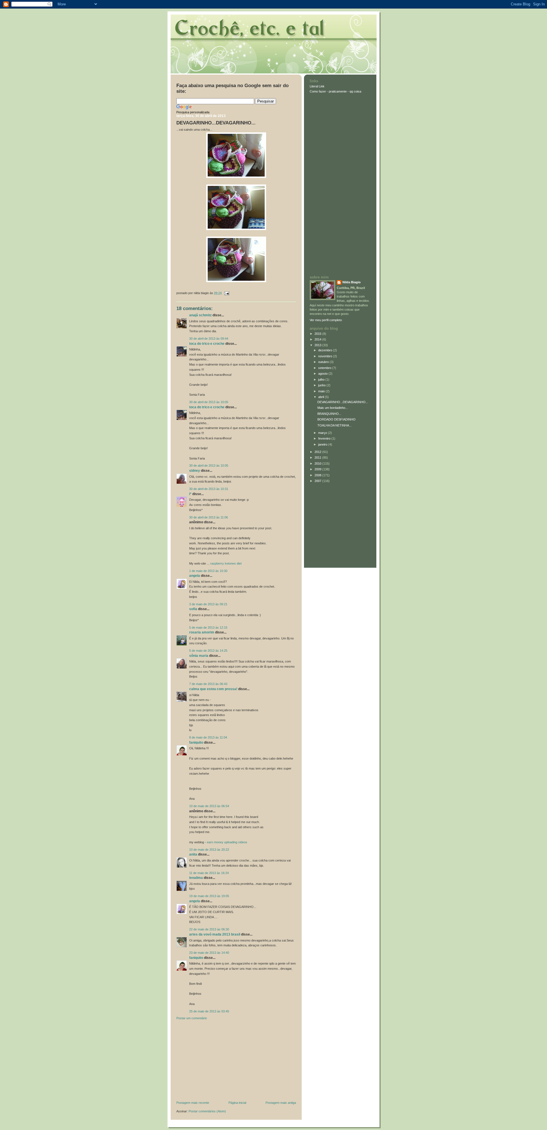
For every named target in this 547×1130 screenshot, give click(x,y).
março (323, 432)
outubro (324, 362)
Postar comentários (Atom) (207, 1111)
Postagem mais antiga (281, 1102)
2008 (318, 475)
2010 (318, 463)
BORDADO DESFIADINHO (336, 419)
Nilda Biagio (351, 282)
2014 (318, 339)
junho (322, 385)
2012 (318, 452)
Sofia (193, 609)
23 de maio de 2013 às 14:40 (209, 952)
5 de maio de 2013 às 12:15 (208, 627)
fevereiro (324, 438)
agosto (323, 373)
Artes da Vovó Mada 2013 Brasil (214, 934)
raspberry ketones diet (226, 563)
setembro (325, 368)
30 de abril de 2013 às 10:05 (208, 402)
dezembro (325, 350)
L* (190, 494)
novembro (325, 356)
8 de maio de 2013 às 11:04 (208, 737)
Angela (194, 576)
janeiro (323, 444)
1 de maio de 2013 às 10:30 (208, 571)
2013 (318, 345)
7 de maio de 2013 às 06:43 (208, 684)
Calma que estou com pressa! (213, 689)
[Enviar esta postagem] (226, 293)
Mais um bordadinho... (332, 407)
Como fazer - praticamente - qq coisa (335, 91)
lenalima (196, 878)
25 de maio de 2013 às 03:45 (209, 1011)
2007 (318, 481)
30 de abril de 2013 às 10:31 (208, 489)
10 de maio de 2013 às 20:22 (209, 849)
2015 (318, 333)
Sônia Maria (198, 656)
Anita (193, 854)
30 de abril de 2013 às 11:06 (208, 517)
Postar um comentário (191, 1018)
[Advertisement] (219, 1061)
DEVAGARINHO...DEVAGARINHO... (216, 123)
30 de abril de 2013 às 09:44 (208, 338)
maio (322, 391)
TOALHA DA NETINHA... (334, 425)
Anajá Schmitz (200, 315)
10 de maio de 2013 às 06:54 (209, 806)
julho (321, 379)
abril (321, 397)
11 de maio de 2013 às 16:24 (209, 873)
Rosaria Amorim (201, 632)
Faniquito (196, 743)
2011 (318, 457)
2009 (318, 469)
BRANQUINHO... (329, 413)
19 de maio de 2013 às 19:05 (209, 896)
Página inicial (237, 1102)
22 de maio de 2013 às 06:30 (209, 929)
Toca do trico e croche (206, 344)
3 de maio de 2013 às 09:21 (208, 604)
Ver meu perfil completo (326, 320)
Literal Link (317, 86)
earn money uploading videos (227, 842)
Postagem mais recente (192, 1102)
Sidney (194, 471)
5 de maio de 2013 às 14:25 (208, 650)
